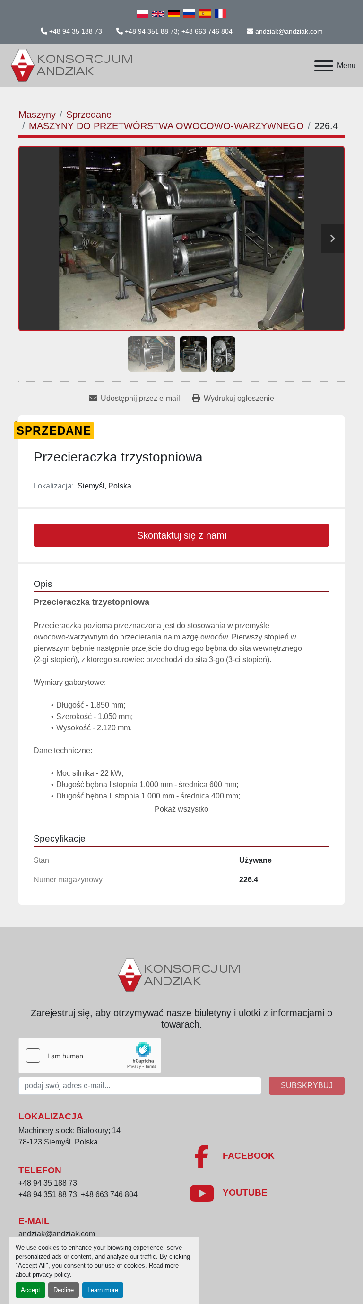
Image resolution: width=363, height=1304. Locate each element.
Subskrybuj (307, 1086)
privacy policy (51, 1274)
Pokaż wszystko (181, 809)
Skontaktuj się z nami (181, 535)
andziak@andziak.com (289, 31)
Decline (63, 1290)
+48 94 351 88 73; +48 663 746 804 (179, 31)
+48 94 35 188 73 (75, 31)
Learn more (102, 1290)
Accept (30, 1290)
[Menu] (323, 65)
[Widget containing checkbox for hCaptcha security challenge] (89, 1055)
